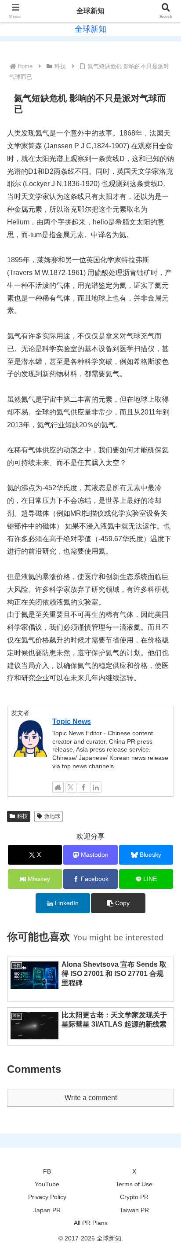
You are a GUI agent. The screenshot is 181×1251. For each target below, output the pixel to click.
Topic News (71, 721)
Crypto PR (134, 1196)
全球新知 (90, 11)
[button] (118, 903)
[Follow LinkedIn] (95, 787)
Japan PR (47, 1210)
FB (47, 1171)
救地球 (52, 816)
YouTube (47, 1184)
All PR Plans (91, 1222)
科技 (22, 816)
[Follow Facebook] (83, 787)
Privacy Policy (47, 1196)
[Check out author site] (58, 787)
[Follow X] (70, 787)
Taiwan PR (134, 1210)
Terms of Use (134, 1184)
